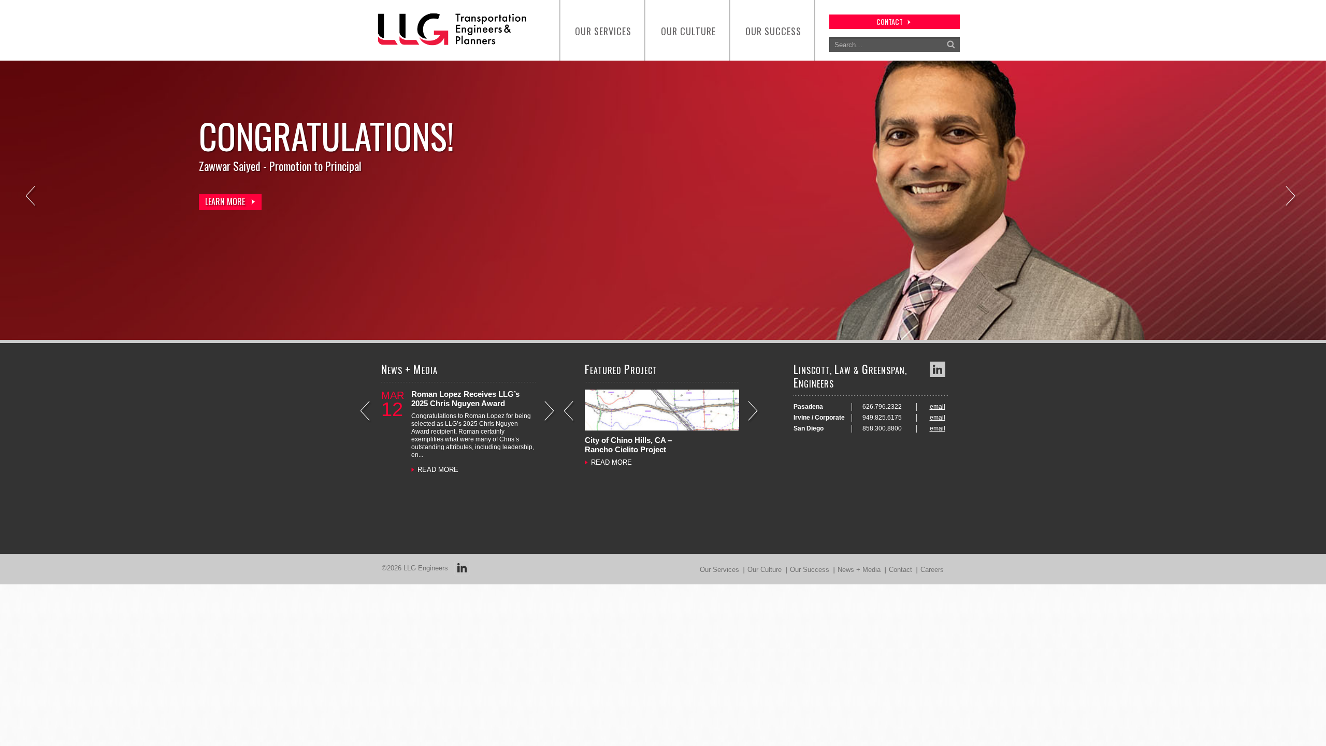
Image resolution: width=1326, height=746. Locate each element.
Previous (31, 197)
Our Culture (688, 31)
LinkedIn (937, 369)
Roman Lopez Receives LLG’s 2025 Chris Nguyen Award (465, 399)
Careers (932, 569)
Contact (900, 569)
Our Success (773, 31)
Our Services (603, 31)
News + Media (859, 569)
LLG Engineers (425, 568)
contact (889, 21)
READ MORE (437, 470)
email (937, 406)
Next (1292, 197)
